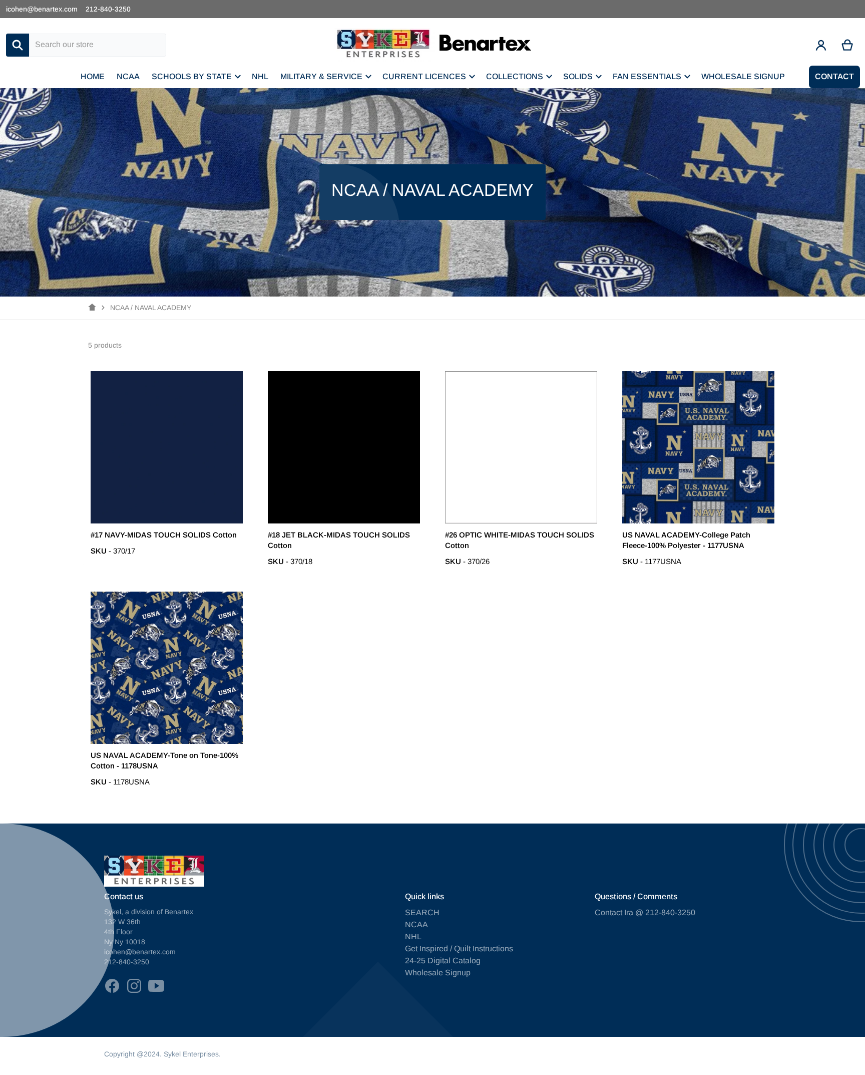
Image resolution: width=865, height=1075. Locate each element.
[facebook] (112, 986)
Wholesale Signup (438, 972)
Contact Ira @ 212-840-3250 (645, 912)
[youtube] (156, 986)
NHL (413, 936)
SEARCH (422, 912)
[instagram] (134, 986)
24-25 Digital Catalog (443, 960)
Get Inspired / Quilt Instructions (459, 948)
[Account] (821, 45)
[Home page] (92, 308)
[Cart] (847, 45)
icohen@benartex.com (42, 9)
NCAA (416, 924)
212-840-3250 (108, 9)
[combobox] (97, 45)
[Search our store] (17, 45)
